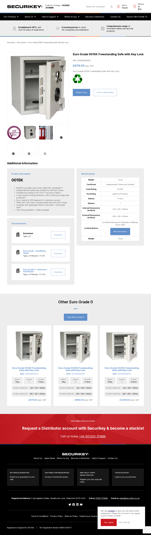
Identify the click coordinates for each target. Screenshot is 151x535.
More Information (120, 232)
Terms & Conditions (39, 516)
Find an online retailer (105, 92)
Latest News (49, 458)
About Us (29, 17)
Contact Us (115, 17)
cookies (111, 511)
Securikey (24, 6)
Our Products (10, 17)
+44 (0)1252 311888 (92, 436)
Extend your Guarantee (90, 516)
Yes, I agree (108, 522)
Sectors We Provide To (137, 17)
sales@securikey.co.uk (129, 498)
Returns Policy (71, 516)
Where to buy (70, 17)
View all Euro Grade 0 (75, 317)
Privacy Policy (56, 516)
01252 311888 (102, 498)
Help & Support (49, 17)
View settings (124, 522)
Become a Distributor (94, 17)
